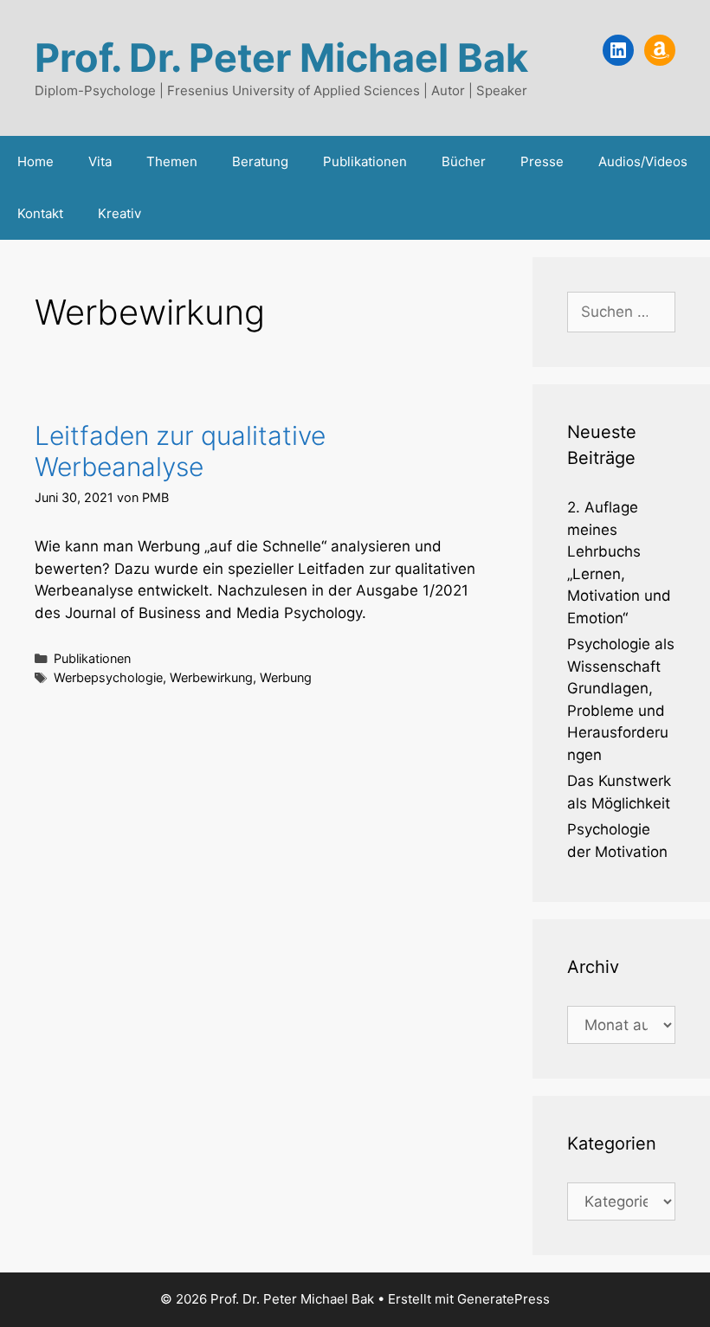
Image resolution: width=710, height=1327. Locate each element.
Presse (542, 161)
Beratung (260, 161)
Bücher (464, 161)
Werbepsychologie (108, 677)
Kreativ (119, 213)
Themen (171, 161)
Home (35, 161)
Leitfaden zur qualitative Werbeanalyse (180, 451)
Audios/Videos (642, 161)
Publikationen (365, 161)
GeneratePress (503, 1299)
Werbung (286, 677)
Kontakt (40, 213)
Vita (100, 161)
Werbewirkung (211, 677)
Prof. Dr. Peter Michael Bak (281, 57)
